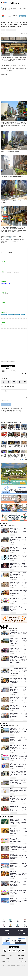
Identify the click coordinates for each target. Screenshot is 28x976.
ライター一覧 (23, 373)
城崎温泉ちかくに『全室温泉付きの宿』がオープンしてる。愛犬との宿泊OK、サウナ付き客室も (18, 739)
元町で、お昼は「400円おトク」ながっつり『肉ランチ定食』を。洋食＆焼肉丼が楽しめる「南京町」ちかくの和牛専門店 (18, 680)
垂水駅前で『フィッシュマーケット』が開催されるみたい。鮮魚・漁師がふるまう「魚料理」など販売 (18, 632)
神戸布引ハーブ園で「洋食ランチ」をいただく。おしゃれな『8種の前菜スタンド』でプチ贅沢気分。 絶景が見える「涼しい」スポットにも (18, 809)
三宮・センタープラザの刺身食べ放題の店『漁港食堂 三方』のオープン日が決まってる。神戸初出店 (18, 765)
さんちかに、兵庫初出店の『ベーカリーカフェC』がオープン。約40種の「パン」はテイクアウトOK (18, 584)
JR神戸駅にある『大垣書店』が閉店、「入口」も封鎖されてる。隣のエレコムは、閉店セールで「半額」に (18, 774)
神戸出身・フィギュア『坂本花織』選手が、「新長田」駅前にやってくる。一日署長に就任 (18, 790)
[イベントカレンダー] (14, 494)
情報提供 (7, 930)
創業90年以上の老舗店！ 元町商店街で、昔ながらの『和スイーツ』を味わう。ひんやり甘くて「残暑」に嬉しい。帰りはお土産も (18, 575)
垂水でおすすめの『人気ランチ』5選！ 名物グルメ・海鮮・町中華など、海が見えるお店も (18, 549)
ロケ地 (17, 926)
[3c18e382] (14, 199)
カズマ (26, 33)
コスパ (10, 926)
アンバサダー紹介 (21, 933)
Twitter (17, 314)
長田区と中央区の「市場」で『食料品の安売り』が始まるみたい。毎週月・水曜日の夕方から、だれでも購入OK (18, 716)
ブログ (8, 238)
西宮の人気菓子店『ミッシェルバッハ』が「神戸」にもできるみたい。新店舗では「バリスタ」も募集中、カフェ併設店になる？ (18, 531)
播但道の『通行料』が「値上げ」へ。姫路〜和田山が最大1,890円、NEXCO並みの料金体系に (18, 782)
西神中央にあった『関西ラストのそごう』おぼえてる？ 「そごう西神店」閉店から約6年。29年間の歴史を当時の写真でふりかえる (18, 799)
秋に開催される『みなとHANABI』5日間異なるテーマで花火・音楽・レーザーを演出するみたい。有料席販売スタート (18, 566)
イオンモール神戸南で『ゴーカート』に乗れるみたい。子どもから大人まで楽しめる (18, 600)
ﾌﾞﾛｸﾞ (22, 314)
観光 (18, 921)
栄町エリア (13, 30)
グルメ (3, 30)
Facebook (10, 314)
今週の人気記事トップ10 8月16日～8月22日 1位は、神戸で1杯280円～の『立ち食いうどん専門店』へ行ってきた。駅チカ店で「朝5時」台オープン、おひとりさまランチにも (18, 660)
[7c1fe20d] (14, 150)
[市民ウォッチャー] (14, 512)
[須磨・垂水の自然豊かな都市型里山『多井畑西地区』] (14, 485)
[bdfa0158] (14, 120)
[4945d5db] (14, 174)
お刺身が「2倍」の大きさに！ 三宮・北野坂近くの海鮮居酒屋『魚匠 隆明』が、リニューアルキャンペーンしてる (18, 540)
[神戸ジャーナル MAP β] (14, 623)
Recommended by (18, 459)
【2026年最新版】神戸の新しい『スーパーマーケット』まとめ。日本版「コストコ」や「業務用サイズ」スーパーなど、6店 (18, 671)
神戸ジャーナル (13, 965)
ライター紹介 (7, 933)
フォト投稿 (20, 930)
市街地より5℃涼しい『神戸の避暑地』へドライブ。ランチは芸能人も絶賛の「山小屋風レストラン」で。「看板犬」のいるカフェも (18, 641)
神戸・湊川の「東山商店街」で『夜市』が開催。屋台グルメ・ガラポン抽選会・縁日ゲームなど (18, 557)
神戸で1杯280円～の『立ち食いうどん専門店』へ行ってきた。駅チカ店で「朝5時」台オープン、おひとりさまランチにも (18, 748)
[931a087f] (14, 56)
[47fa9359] (14, 225)
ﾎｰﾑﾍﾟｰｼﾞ (3, 314)
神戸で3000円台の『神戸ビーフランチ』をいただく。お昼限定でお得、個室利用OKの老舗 (18, 592)
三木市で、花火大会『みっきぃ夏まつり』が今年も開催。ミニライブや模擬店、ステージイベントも (18, 650)
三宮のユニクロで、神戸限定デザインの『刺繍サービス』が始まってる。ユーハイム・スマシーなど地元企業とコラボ (18, 609)
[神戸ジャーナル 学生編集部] (14, 520)
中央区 (8, 30)
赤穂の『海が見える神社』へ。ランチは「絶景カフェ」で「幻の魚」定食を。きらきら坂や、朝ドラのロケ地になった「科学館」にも (18, 730)
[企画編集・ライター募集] (14, 503)
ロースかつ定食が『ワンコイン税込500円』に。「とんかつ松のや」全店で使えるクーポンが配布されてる (18, 757)
